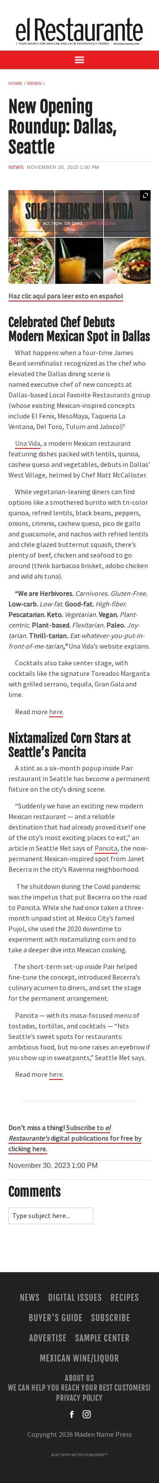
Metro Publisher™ (90, 1455)
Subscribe (110, 1318)
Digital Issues (75, 1297)
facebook (72, 1414)
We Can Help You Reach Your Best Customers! (79, 1388)
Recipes (124, 1297)
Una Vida (27, 443)
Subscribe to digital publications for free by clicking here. (74, 1138)
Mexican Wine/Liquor (79, 1358)
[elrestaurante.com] (79, 31)
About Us (79, 1378)
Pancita (106, 848)
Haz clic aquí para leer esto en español (65, 296)
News (34, 83)
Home (15, 83)
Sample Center (102, 1338)
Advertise (48, 1338)
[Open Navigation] (79, 60)
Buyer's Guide (55, 1318)
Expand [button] (145, 195)
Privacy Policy (79, 1397)
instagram (87, 1414)
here (56, 712)
